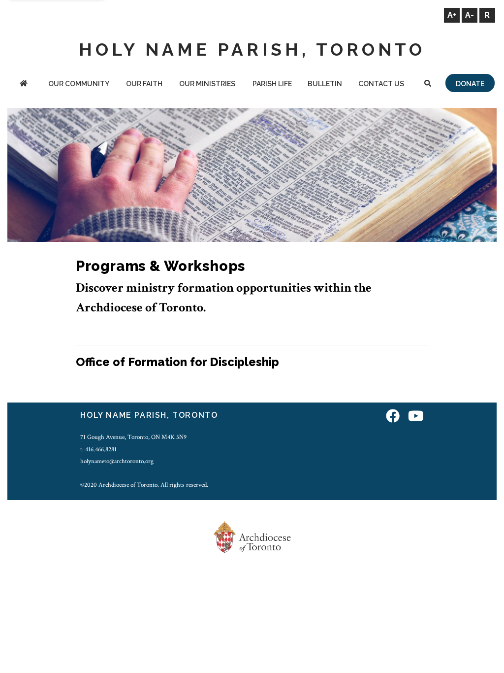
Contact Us (381, 84)
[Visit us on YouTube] (416, 416)
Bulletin (325, 84)
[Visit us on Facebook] (393, 416)
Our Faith (144, 84)
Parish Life (272, 84)
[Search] (427, 84)
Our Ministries (207, 84)
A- (469, 15)
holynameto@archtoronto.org (117, 461)
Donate (470, 84)
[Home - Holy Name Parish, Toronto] (23, 84)
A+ (451, 15)
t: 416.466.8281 (98, 449)
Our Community (78, 84)
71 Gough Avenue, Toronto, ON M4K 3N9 (133, 437)
